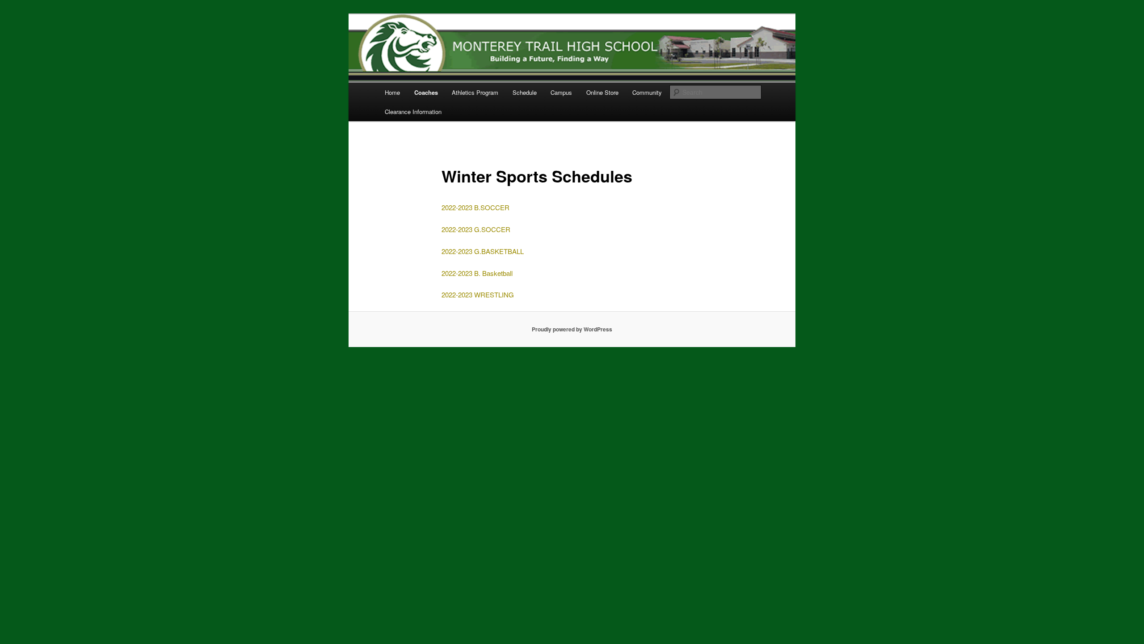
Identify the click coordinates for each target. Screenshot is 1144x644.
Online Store (602, 92)
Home (392, 92)
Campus (561, 92)
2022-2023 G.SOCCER (476, 229)
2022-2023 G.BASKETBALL (483, 251)
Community (647, 92)
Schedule (525, 92)
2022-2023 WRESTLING (478, 294)
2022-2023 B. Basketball (477, 273)
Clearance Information (413, 111)
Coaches (426, 92)
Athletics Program (475, 92)
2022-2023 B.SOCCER (475, 207)
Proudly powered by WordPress (572, 329)
